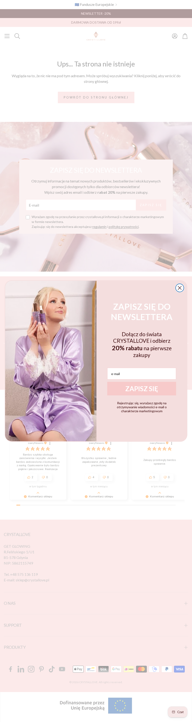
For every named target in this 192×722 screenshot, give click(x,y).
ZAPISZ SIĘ (141, 389)
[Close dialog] (180, 288)
